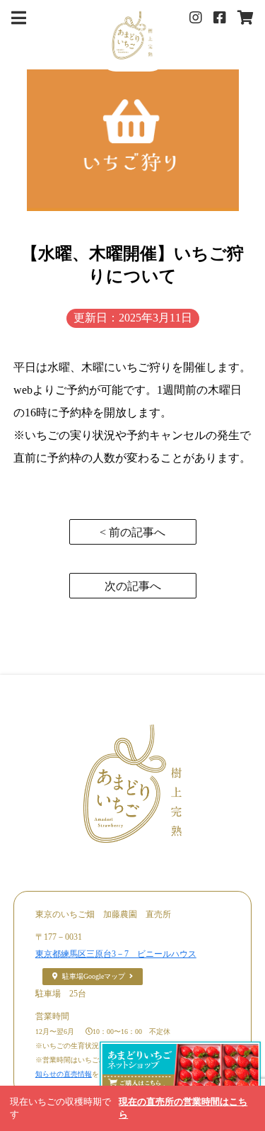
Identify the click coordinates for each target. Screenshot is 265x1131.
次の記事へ (133, 586)
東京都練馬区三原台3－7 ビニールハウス (115, 954)
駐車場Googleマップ (93, 976)
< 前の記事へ (132, 532)
